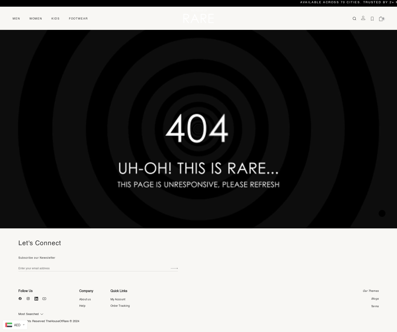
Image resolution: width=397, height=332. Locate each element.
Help (82, 306)
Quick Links (119, 291)
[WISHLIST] (372, 19)
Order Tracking (120, 306)
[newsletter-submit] (174, 268)
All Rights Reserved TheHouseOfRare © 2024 (48, 321)
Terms (375, 306)
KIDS (55, 18)
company (86, 291)
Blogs (375, 299)
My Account (118, 299)
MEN (16, 18)
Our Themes (371, 291)
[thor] (198, 16)
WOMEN (35, 18)
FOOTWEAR (78, 18)
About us (85, 299)
